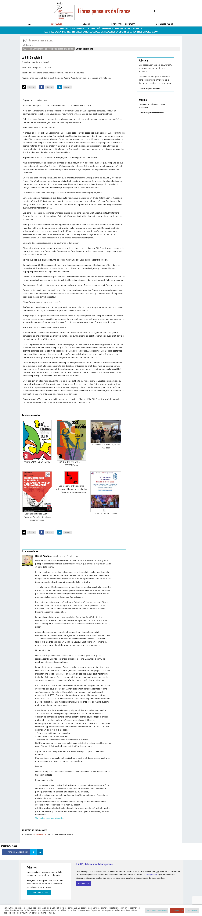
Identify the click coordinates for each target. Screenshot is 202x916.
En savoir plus (83, 884)
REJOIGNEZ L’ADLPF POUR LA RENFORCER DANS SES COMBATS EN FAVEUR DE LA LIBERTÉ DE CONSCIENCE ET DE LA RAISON (101, 32)
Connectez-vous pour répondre (49, 818)
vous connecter (39, 834)
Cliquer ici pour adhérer (39, 892)
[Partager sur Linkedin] (40, 852)
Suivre (31, 87)
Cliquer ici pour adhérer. (149, 88)
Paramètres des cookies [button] (157, 910)
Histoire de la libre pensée (123, 24)
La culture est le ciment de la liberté (59, 48)
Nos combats (56, 24)
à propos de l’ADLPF (164, 24)
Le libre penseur (150, 875)
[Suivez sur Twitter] (24, 87)
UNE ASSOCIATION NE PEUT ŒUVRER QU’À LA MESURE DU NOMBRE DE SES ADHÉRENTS (101, 28)
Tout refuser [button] (192, 910)
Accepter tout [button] (177, 910)
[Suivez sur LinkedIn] (59, 87)
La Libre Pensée (36, 48)
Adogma (86, 24)
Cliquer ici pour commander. (151, 113)
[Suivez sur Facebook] (41, 87)
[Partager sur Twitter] (33, 852)
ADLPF (25, 48)
